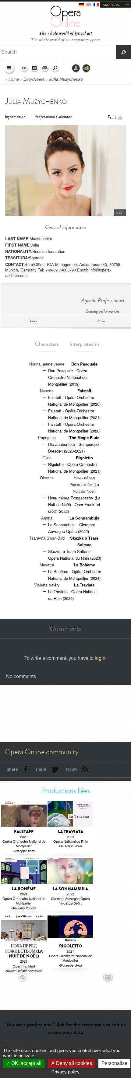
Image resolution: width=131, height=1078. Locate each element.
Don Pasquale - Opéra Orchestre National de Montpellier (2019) (67, 377)
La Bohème (84, 565)
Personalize (114, 1063)
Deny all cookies (73, 1063)
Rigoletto (84, 457)
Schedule (34, 68)
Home (14, 79)
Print (112, 117)
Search (55, 68)
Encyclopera (33, 79)
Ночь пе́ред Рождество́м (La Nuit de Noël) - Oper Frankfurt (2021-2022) (74, 504)
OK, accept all (25, 1063)
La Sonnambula (84, 518)
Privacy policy (65, 1071)
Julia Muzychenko (66, 79)
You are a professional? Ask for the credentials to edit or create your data (66, 1028)
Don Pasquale (84, 364)
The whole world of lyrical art (65, 33)
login (100, 658)
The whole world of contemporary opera (65, 39)
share (12, 769)
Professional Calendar (53, 117)
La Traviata (84, 585)
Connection (76, 68)
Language (24, 68)
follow (71, 769)
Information (15, 117)
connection (112, 4)
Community (86, 68)
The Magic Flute (84, 437)
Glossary (45, 68)
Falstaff (84, 391)
